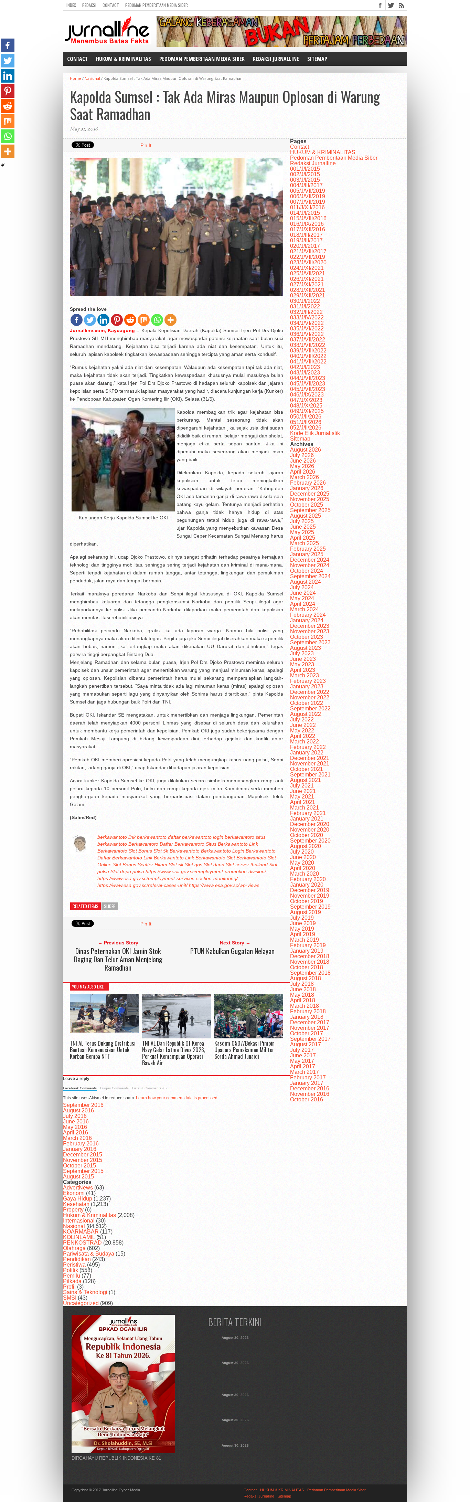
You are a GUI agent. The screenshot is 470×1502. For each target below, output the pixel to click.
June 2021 (303, 791)
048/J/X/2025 (306, 406)
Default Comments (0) (149, 1088)
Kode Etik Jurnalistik (315, 433)
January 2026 (306, 488)
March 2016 (77, 1138)
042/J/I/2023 (305, 367)
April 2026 (302, 472)
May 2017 (302, 1061)
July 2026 (302, 455)
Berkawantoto (143, 844)
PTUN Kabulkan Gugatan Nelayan (232, 951)
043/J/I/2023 (305, 373)
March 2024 (304, 609)
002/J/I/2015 (305, 174)
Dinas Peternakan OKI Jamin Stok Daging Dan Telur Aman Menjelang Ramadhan (118, 959)
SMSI (69, 1298)
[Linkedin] (103, 320)
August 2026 (305, 450)
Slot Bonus (140, 851)
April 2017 (302, 1066)
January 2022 (306, 752)
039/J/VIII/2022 (308, 350)
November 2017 (309, 1028)
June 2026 (303, 461)
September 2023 (310, 642)
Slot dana (214, 864)
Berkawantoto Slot (215, 857)
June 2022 (303, 725)
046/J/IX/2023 (307, 395)
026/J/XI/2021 (307, 279)
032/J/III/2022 (306, 312)
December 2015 (82, 1154)
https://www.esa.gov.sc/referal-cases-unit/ (142, 885)
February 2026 (308, 483)
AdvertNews (78, 1188)
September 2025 (310, 510)
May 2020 (302, 863)
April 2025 (302, 538)
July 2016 (75, 1116)
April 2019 (302, 934)
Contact (111, 5)
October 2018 (306, 967)
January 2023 (306, 686)
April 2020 (302, 868)
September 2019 (310, 907)
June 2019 (303, 923)
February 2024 (308, 615)
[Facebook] (77, 320)
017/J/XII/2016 (307, 229)
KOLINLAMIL (79, 1237)
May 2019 (302, 929)
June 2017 (303, 1055)
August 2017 (305, 1044)
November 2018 (309, 962)
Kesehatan (76, 1204)
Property (73, 1210)
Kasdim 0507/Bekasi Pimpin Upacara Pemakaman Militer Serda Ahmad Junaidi (244, 1049)
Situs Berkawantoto (227, 844)
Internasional (79, 1221)
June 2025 (303, 527)
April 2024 (302, 604)
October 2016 (306, 1099)
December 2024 (309, 560)
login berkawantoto (233, 837)
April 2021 (302, 802)
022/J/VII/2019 (307, 257)
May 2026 (302, 466)
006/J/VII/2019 (307, 196)
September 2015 (83, 1171)
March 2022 (304, 741)
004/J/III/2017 (306, 185)
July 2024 (302, 587)
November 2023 (309, 631)
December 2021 (309, 758)
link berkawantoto (147, 837)
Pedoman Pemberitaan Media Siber (156, 5)
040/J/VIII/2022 (308, 356)
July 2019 (302, 918)
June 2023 (303, 659)
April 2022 (302, 736)
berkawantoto (112, 837)
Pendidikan (77, 1259)
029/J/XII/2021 (307, 295)
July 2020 (302, 852)
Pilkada (72, 1281)
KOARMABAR (81, 1232)
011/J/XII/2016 (307, 207)
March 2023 (304, 675)
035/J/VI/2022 (307, 328)
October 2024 (306, 571)
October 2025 (306, 505)
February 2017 (308, 1077)
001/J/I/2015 (305, 169)
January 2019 (306, 951)
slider (110, 906)
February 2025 (308, 549)
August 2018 (305, 978)
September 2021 (310, 775)
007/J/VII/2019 (307, 202)
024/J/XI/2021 (307, 268)
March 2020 (304, 874)
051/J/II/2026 (305, 422)
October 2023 (306, 637)
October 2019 (306, 901)
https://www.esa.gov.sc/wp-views (224, 885)
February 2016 (81, 1143)
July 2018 (302, 984)
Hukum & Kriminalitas (89, 1215)
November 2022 (309, 697)
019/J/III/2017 (306, 240)
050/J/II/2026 (305, 417)
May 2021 (302, 797)
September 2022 (310, 708)
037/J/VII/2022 (307, 339)
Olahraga (74, 1248)
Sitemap (317, 59)
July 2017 (302, 1050)
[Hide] (3, 165)
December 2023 (309, 626)
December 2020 (309, 824)
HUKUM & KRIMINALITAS (123, 59)
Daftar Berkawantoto (182, 844)
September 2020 (310, 841)
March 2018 (304, 1006)
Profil (69, 1287)
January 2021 (306, 819)
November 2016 (309, 1094)
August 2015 (78, 1177)
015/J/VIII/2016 (308, 218)
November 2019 (309, 896)
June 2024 (303, 593)
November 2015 (82, 1160)
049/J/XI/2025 (307, 411)
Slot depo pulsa (127, 871)
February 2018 (308, 1011)
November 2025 (309, 499)
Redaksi (89, 5)
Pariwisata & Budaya (88, 1254)
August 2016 (78, 1110)
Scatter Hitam (152, 864)
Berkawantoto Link (132, 857)
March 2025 (304, 543)
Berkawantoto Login (222, 851)
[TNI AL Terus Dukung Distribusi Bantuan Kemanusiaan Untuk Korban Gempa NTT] (104, 1031)
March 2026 (304, 477)
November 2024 (309, 565)
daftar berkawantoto (190, 837)
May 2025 (302, 532)
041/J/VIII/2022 (308, 361)
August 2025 (305, 516)
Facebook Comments (80, 1088)
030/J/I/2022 (305, 301)
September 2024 (310, 576)
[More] (170, 320)
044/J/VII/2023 (307, 378)
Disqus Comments (114, 1088)
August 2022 (305, 714)
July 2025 (302, 521)
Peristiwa (74, 1265)
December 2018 (309, 956)
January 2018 (306, 1017)
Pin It (145, 145)
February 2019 (308, 945)
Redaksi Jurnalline (276, 59)
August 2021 (305, 780)
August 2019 (305, 912)
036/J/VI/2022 (307, 334)
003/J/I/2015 (305, 180)
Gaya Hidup (77, 1199)
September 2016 (83, 1105)
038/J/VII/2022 (307, 345)
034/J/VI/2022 (307, 323)
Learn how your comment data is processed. (177, 1098)
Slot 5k (160, 851)
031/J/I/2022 (305, 306)
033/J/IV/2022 (307, 317)
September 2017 (310, 1039)
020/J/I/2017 (305, 246)
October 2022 (306, 703)
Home (75, 78)
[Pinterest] (117, 320)
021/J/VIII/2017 (308, 251)
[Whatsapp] (157, 320)
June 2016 (76, 1121)
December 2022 (309, 692)
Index (71, 5)
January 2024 (306, 620)
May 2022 (302, 730)
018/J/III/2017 (306, 235)
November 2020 (309, 830)
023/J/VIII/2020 (308, 262)
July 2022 (302, 719)
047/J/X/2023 (306, 400)
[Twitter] (90, 320)
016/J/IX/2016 (307, 224)
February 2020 (308, 879)
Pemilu (71, 1276)
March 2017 (304, 1072)
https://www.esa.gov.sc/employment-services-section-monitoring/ (167, 878)
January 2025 (306, 554)
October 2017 (306, 1033)
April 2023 (302, 670)
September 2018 (310, 973)
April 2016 (75, 1132)
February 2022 (308, 747)
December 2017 (309, 1022)
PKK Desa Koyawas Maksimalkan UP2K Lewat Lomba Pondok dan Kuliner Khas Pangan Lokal (235, 1430)
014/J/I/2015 (305, 213)
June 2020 (303, 857)
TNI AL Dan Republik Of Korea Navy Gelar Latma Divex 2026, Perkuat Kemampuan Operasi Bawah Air (173, 1053)
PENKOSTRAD (82, 1243)
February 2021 (308, 813)
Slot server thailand (247, 864)
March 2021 (304, 808)
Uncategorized (81, 1303)
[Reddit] (130, 320)
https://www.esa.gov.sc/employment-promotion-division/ (206, 871)
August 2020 (305, 846)
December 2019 (309, 890)
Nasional (92, 78)
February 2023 (308, 681)
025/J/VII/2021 (307, 273)
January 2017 (306, 1083)
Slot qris (193, 864)
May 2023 (302, 664)
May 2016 (75, 1127)
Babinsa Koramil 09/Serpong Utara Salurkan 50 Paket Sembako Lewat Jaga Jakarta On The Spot (235, 1455)
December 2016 (309, 1088)
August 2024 (305, 582)
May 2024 (302, 598)
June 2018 (303, 989)
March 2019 (304, 940)
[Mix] (144, 320)
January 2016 (79, 1149)
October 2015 (79, 1165)
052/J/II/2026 (305, 428)
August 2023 (305, 648)
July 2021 (302, 786)
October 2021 (306, 769)
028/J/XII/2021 (307, 290)
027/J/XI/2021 (307, 284)
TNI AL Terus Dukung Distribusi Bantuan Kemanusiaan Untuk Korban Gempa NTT (103, 1049)
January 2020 (306, 885)
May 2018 (302, 995)
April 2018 (302, 1000)
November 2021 (309, 763)
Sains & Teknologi (85, 1292)
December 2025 (309, 494)
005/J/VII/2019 (307, 191)
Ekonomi (74, 1193)
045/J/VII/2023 (307, 384)
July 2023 (302, 653)
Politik (70, 1270)
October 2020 (306, 835)
